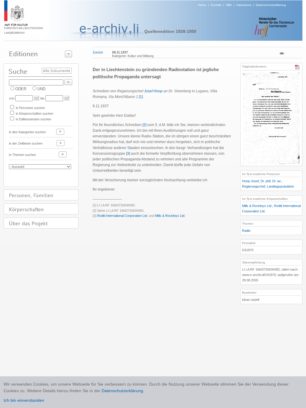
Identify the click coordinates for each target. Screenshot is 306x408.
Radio (246, 230)
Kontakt (216, 5)
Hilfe (229, 5)
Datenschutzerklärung (271, 5)
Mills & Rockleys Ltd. (170, 215)
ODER (20, 89)
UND (41, 89)
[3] (128, 153)
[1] (141, 97)
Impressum (243, 5)
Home (202, 5)
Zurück (98, 52)
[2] (144, 125)
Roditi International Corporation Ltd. (122, 215)
